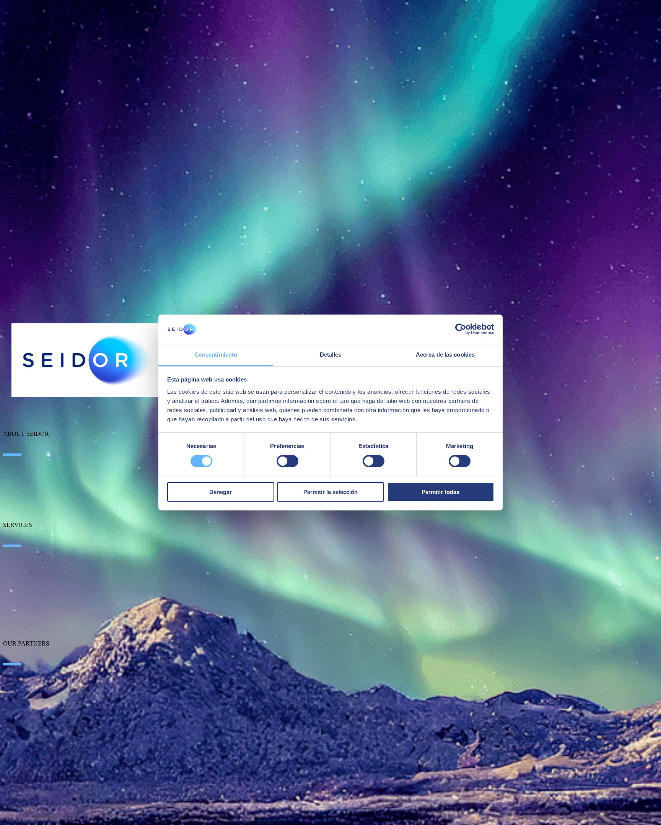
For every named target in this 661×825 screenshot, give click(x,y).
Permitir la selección (330, 492)
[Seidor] (88, 360)
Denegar (220, 492)
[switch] (287, 461)
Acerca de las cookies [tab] (445, 354)
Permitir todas (440, 492)
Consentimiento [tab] (215, 354)
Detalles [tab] (331, 354)
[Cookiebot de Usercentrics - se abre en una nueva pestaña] (460, 329)
